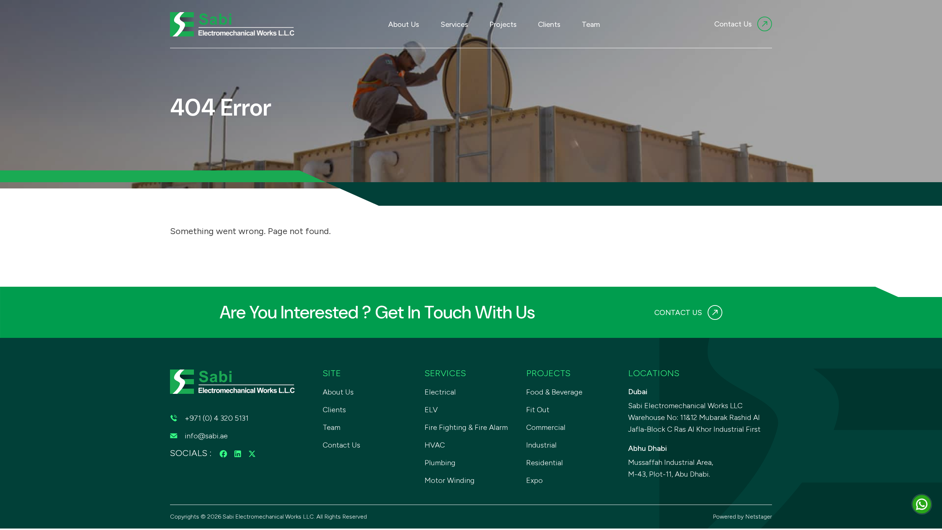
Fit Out (537, 409)
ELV (431, 409)
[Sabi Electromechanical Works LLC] (233, 23)
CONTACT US (678, 312)
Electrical (440, 392)
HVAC (435, 445)
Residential (544, 462)
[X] (252, 453)
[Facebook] (223, 453)
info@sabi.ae (206, 435)
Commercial (546, 427)
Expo (534, 480)
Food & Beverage (554, 392)
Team (591, 24)
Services (454, 24)
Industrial (541, 445)
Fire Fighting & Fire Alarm (466, 427)
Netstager (758, 516)
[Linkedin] (237, 453)
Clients (549, 24)
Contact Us (733, 24)
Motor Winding (450, 480)
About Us (403, 24)
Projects (503, 24)
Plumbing (440, 462)
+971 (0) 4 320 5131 (216, 418)
